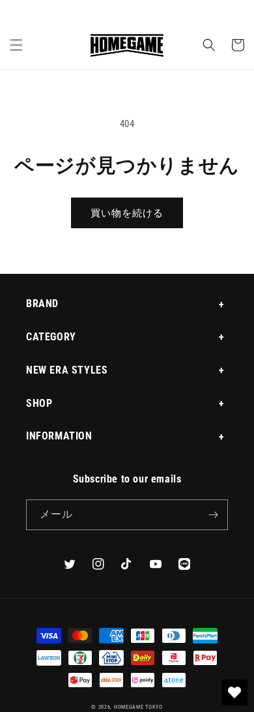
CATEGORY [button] (51, 337)
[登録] (213, 514)
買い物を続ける (127, 213)
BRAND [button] (42, 303)
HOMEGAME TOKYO (138, 707)
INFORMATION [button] (59, 436)
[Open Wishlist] (234, 692)
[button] (16, 45)
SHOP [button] (39, 403)
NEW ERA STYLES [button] (66, 370)
